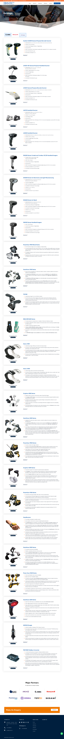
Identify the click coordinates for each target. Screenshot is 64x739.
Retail (42, 450)
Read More (25, 80)
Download (13, 81)
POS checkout (50, 555)
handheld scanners (52, 446)
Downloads (35, 729)
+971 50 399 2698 (23, 0)
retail (30, 472)
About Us (34, 723)
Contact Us (54, 709)
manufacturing (42, 472)
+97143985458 (8, 727)
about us (34, 3)
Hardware (8, 15)
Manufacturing (28, 450)
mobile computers (49, 534)
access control (53, 472)
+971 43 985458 (7, 0)
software (45, 3)
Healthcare (43, 332)
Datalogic (12, 15)
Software (34, 727)
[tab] (8, 35)
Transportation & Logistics (35, 450)
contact (50, 3)
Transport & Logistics (40, 523)
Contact (34, 731)
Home (4, 15)
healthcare (47, 472)
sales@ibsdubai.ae (15, 0)
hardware (40, 3)
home (30, 3)
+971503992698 (24, 728)
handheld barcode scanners (33, 564)
